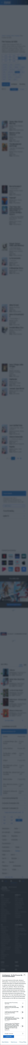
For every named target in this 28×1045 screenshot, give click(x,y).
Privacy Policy (22, 1042)
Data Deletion (5, 1042)
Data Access (14, 1042)
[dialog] (14, 1008)
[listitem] (14, 1003)
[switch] (22, 1007)
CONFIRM (9, 1036)
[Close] (24, 975)
